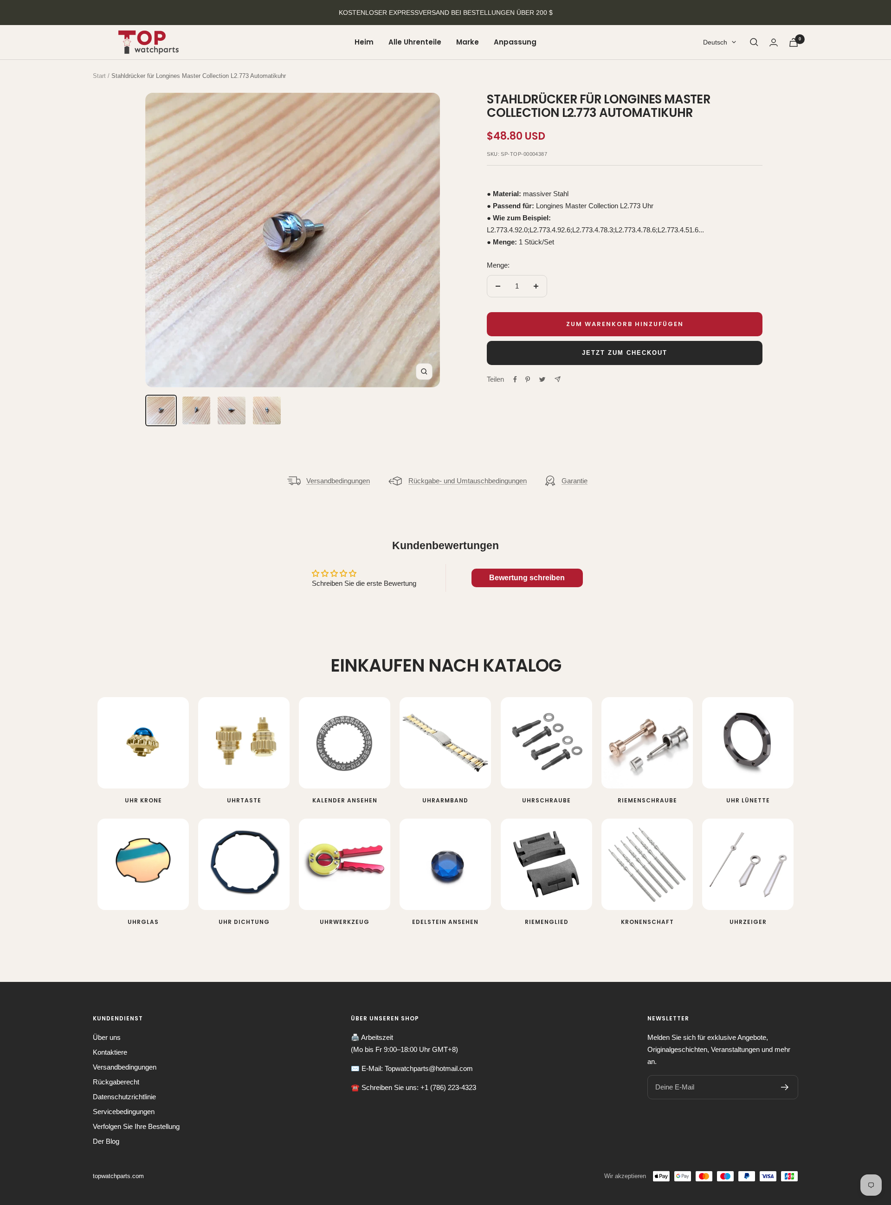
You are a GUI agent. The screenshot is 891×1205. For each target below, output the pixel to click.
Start (99, 75)
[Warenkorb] (793, 42)
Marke (467, 42)
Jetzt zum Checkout (624, 352)
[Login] (773, 42)
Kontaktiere (110, 1052)
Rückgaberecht (116, 1082)
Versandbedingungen (338, 481)
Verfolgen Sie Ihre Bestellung (136, 1126)
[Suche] (754, 42)
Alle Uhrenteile (414, 42)
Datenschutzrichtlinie (124, 1097)
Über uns (107, 1037)
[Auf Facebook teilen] (515, 379)
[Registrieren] (785, 1087)
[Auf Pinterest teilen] (527, 379)
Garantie (575, 481)
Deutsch (715, 42)
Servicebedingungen (124, 1111)
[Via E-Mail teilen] (558, 379)
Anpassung (515, 42)
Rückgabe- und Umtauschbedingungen (467, 481)
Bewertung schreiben (527, 578)
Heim (364, 42)
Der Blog (106, 1141)
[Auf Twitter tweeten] (542, 379)
